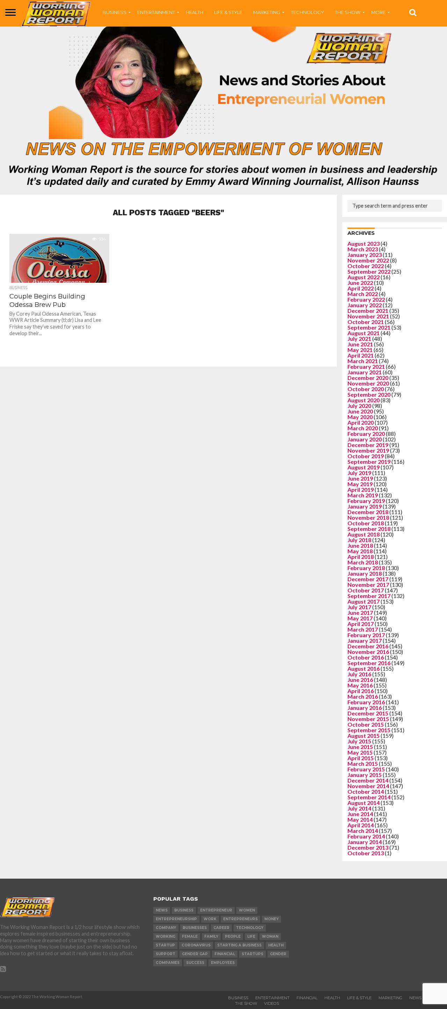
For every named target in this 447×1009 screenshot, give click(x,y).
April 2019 (360, 489)
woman (270, 936)
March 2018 (362, 562)
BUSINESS (114, 12)
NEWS (415, 997)
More (378, 12)
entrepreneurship (176, 919)
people (233, 936)
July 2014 (359, 808)
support (165, 954)
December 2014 (367, 780)
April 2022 (360, 288)
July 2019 (359, 472)
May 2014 (360, 819)
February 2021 (366, 366)
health (276, 945)
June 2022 (360, 282)
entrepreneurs (240, 919)
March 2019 (362, 495)
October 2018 (365, 523)
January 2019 (364, 506)
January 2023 (364, 254)
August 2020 (363, 400)
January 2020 (364, 439)
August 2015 (363, 735)
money (271, 919)
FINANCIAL (306, 997)
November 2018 (368, 517)
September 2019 (368, 461)
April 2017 (360, 623)
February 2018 (366, 567)
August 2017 (363, 601)
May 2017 (360, 618)
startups (252, 954)
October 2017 (365, 590)
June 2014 (360, 813)
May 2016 (360, 685)
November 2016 (368, 651)
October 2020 (365, 388)
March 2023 (362, 249)
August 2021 (363, 333)
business (183, 910)
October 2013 (365, 853)
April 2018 (360, 556)
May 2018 (360, 551)
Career (221, 927)
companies (167, 962)
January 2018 (364, 573)
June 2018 (360, 545)
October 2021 (365, 321)
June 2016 (360, 679)
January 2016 (364, 707)
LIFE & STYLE (228, 12)
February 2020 (366, 433)
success (195, 962)
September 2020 (368, 394)
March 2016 (362, 696)
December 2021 (367, 310)
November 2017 (368, 584)
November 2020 (368, 383)
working (165, 936)
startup (165, 945)
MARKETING (266, 12)
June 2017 (360, 612)
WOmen (247, 910)
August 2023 (363, 243)
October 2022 (365, 265)
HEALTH (194, 12)
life (251, 936)
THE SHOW (347, 12)
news (162, 910)
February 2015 (366, 769)
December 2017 (367, 579)
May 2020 (360, 416)
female (190, 936)
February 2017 (366, 635)
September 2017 (368, 595)
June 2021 (360, 344)
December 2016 (367, 646)
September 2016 (368, 663)
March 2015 (362, 763)
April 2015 (360, 758)
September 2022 (368, 271)
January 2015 (364, 774)
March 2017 (362, 629)
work (210, 919)
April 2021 (360, 355)
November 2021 (368, 316)
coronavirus (196, 945)
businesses (195, 927)
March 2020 (362, 428)
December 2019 (367, 444)
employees (223, 962)
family (211, 936)
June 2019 (360, 478)
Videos (271, 1003)
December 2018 (367, 512)
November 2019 (368, 450)
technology (249, 927)
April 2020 (360, 422)
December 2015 (367, 713)
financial (224, 954)
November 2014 (368, 786)
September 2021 (368, 327)
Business (238, 997)
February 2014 (366, 836)
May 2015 (360, 752)
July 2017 (359, 607)
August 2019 (363, 467)
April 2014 (360, 825)
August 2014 (363, 802)
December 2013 (367, 847)
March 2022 (362, 293)
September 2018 (368, 528)
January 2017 (364, 640)
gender (278, 954)
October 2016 (365, 657)
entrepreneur (216, 910)
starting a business (239, 945)
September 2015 (368, 730)
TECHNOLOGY (307, 12)
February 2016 (366, 702)
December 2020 (367, 377)
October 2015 (365, 724)
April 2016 (360, 690)
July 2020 (359, 405)
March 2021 (362, 361)
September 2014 (368, 797)
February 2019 (366, 500)
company (166, 927)
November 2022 (368, 260)
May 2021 (360, 349)
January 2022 (364, 305)
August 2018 (363, 534)
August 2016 (363, 668)
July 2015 (359, 741)
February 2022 (366, 299)
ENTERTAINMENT (156, 12)
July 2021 (359, 338)
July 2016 (359, 674)
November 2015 (368, 718)
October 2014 (365, 791)
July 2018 (359, 539)
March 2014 (362, 830)
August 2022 (363, 277)
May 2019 (360, 484)
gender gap (195, 954)
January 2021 (364, 372)
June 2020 (360, 411)
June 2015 (360, 746)
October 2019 (365, 456)
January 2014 (364, 841)
